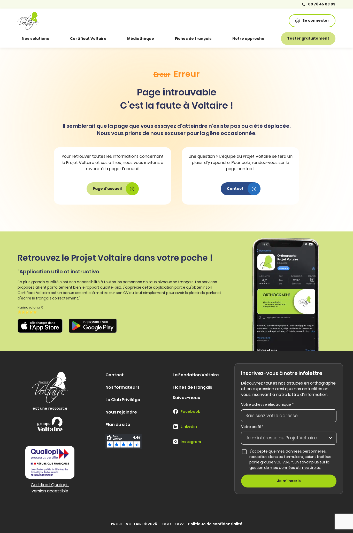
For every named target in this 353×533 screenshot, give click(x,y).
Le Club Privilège (122, 400)
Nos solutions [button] (35, 38)
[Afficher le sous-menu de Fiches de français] (219, 38)
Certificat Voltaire (88, 38)
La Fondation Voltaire (196, 375)
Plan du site (117, 424)
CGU (166, 524)
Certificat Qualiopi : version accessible (50, 488)
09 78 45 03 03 (321, 4)
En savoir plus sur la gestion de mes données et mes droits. (289, 465)
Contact (114, 375)
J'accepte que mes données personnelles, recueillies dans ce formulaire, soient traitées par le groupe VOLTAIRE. (292, 459)
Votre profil (252, 426)
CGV (179, 524)
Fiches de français (193, 38)
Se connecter (315, 20)
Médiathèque (140, 38)
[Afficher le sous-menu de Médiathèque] (161, 38)
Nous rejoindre (121, 412)
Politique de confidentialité (215, 524)
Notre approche (248, 38)
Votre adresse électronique (267, 404)
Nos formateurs (122, 387)
